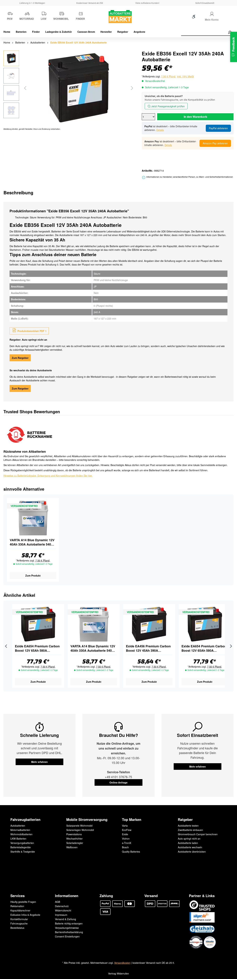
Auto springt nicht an (189, 838)
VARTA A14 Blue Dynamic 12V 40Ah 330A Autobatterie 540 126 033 (32, 542)
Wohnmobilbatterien (21, 834)
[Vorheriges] (25, 88)
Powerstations (74, 834)
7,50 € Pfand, (42, 560)
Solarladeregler (74, 843)
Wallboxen (72, 847)
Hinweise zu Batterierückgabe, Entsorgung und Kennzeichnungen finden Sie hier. (47, 475)
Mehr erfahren (39, 762)
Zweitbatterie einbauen (190, 830)
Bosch (125, 847)
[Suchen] (230, 32)
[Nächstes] (132, 88)
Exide (125, 834)
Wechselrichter (74, 838)
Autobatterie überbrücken (192, 851)
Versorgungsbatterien (22, 843)
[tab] (18, 192)
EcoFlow (126, 830)
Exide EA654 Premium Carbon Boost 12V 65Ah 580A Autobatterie (37, 648)
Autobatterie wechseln (190, 847)
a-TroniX (126, 843)
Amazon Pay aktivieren (215, 143)
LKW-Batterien (18, 838)
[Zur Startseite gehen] (118, 16)
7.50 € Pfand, (168, 76)
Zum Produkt (33, 575)
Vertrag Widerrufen (118, 973)
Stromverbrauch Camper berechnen (198, 834)
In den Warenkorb (195, 117)
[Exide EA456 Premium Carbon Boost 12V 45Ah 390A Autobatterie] (149, 624)
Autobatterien (17, 825)
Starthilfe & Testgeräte (22, 851)
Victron (126, 838)
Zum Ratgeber (20, 358)
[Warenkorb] (228, 17)
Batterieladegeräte (20, 847)
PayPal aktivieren (218, 128)
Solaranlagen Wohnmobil (80, 830)
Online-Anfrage (118, 782)
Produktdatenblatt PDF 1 (31, 331)
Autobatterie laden (188, 843)
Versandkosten (122, 962)
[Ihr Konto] (211, 13)
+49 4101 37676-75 (118, 776)
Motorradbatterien (20, 830)
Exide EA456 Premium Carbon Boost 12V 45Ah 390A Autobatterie (148, 648)
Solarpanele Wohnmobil (79, 825)
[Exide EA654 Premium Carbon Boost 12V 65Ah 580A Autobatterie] (38, 624)
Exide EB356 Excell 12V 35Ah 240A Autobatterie (78, 42)
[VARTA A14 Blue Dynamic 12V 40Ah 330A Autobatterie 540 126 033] (33, 518)
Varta (125, 825)
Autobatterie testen (188, 825)
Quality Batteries (131, 851)
